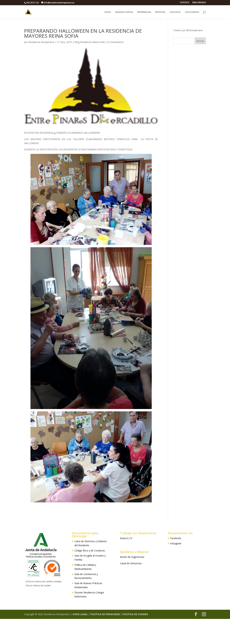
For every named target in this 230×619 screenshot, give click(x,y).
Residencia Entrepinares (41, 42)
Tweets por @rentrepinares (188, 30)
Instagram (175, 543)
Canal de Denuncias (131, 563)
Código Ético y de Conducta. (89, 550)
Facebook (175, 538)
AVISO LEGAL (80, 614)
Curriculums (192, 12)
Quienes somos (124, 12)
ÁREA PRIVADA (199, 3)
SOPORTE (184, 3)
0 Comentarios (115, 42)
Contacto (175, 12)
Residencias (144, 12)
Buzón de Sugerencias (132, 556)
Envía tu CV (126, 538)
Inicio (108, 12)
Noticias (160, 12)
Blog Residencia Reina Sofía (89, 42)
